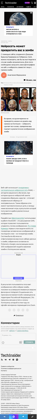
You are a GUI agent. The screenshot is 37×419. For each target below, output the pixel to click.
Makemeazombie (18, 218)
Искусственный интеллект (16, 83)
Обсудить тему (31, 80)
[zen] (13, 360)
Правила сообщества (7, 366)
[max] (17, 360)
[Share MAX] (13, 416)
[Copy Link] (32, 416)
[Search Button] (32, 3)
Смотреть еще (18, 278)
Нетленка (6, 83)
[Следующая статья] (18, 348)
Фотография (27, 83)
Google (11, 85)
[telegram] (9, 360)
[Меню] (2, 3)
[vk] (6, 360)
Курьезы (6, 85)
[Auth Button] (35, 3)
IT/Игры (10, 41)
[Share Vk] (4, 416)
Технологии (4, 41)
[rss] (2, 360)
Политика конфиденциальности (11, 368)
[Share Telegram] (23, 416)
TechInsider (11, 3)
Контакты (4, 371)
